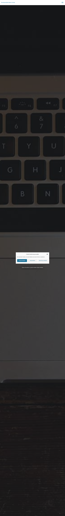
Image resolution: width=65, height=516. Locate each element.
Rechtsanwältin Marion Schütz (8, 2)
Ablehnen (32, 260)
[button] (47, 254)
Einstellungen (43, 260)
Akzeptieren (22, 260)
